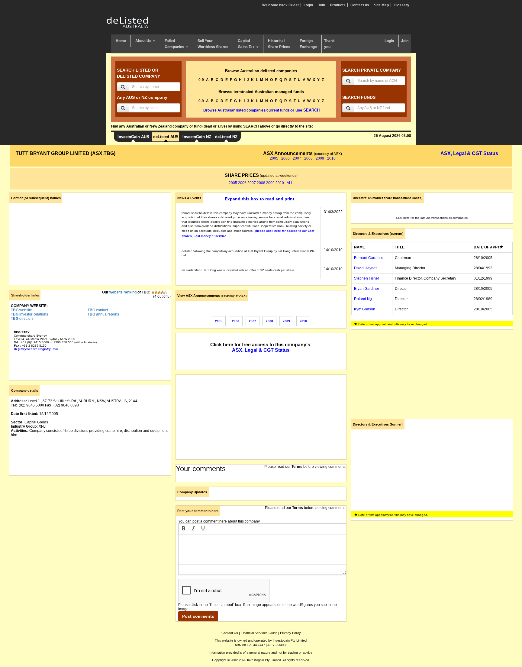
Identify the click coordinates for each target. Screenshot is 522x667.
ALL (290, 183)
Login (308, 5)
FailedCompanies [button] (175, 44)
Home (121, 41)
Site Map (381, 5)
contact (98, 310)
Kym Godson (364, 309)
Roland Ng (363, 299)
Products (338, 5)
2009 (320, 158)
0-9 (201, 80)
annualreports (103, 314)
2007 (297, 158)
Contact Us (229, 633)
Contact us (359, 5)
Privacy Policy (290, 633)
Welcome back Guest (280, 5)
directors (22, 318)
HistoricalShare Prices (279, 44)
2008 (308, 158)
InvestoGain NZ (196, 136)
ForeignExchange (308, 44)
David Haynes (365, 268)
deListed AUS (166, 136)
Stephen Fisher (366, 278)
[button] (183, 528)
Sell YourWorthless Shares (213, 44)
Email (48, 349)
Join (321, 5)
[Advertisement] (90, 522)
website (21, 310)
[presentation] (183, 529)
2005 (274, 158)
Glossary (401, 5)
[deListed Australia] (127, 22)
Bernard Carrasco (368, 258)
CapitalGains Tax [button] (247, 44)
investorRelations (29, 314)
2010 (331, 158)
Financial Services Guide (259, 633)
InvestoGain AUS (133, 136)
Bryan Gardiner (366, 289)
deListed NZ (226, 136)
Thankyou (329, 44)
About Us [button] (143, 41)
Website (25, 349)
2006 (285, 158)
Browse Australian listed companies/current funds (246, 110)
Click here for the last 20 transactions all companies (432, 217)
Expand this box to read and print (259, 198)
